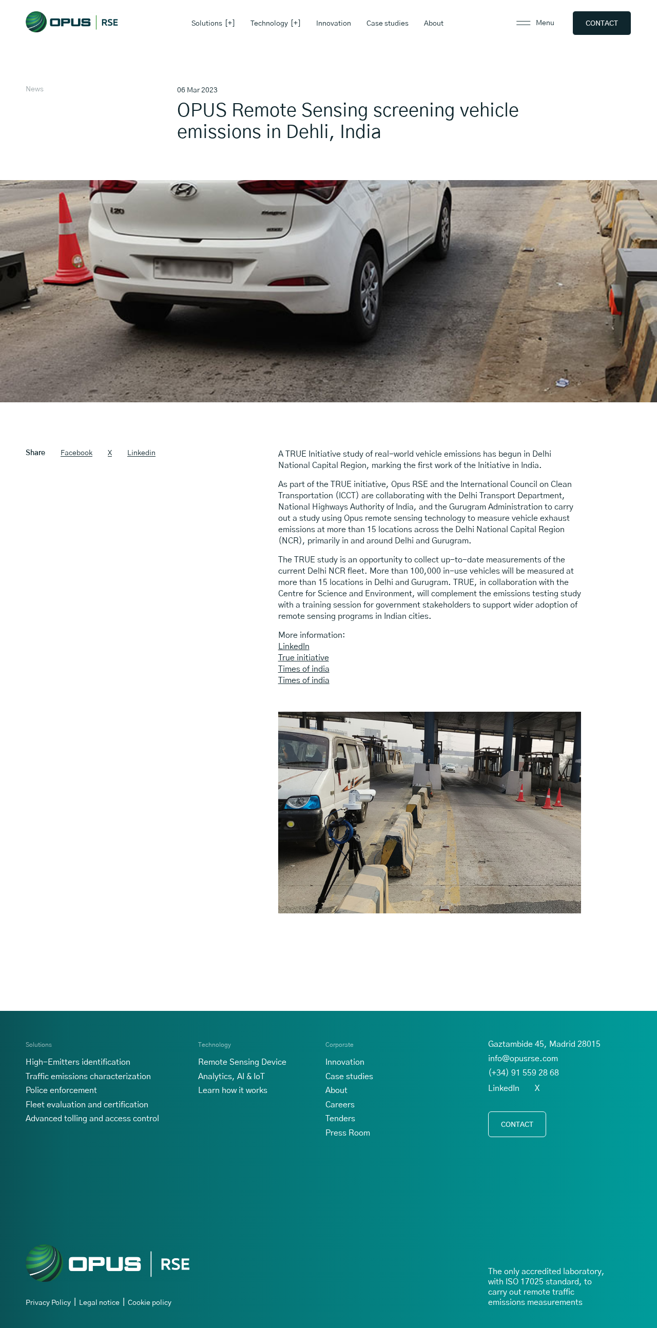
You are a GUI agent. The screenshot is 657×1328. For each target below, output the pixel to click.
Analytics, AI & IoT (231, 1076)
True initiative (303, 658)
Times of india (304, 669)
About (433, 23)
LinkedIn (294, 646)
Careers (340, 1105)
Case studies (387, 23)
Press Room (347, 1133)
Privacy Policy (48, 1302)
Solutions (206, 23)
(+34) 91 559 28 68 (523, 1073)
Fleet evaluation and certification (87, 1105)
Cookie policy (149, 1302)
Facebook (76, 453)
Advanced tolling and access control (92, 1119)
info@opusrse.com (523, 1058)
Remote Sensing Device (242, 1062)
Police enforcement (61, 1090)
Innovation (333, 23)
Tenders (340, 1119)
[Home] (72, 21)
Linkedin (141, 453)
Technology (269, 23)
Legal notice (99, 1302)
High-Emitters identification (78, 1062)
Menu (545, 23)
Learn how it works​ (232, 1090)
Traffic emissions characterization (88, 1076)
